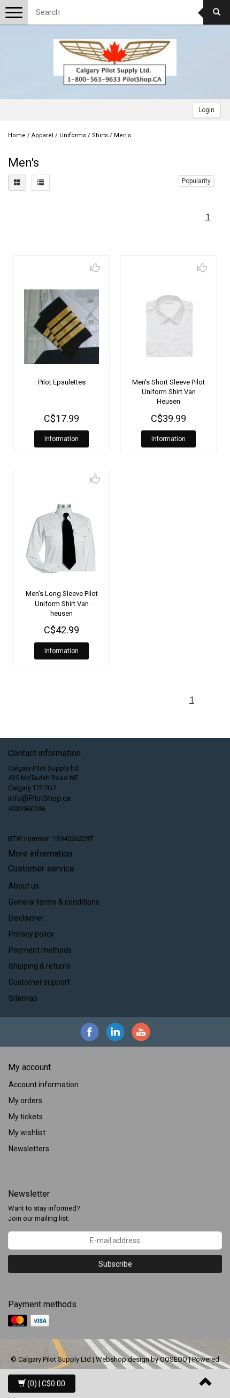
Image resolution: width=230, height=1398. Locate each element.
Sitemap (23, 998)
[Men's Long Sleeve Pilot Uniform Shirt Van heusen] (61, 538)
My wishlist (27, 1132)
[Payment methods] (29, 1321)
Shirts (100, 135)
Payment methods (40, 950)
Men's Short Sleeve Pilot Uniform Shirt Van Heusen (168, 391)
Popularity (196, 181)
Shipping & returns (40, 966)
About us (24, 886)
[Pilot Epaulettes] (61, 327)
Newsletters (29, 1148)
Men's (122, 135)
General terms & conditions (54, 902)
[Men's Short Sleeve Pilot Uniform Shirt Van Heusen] (168, 327)
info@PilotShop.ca (39, 798)
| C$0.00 (46, 1383)
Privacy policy (31, 934)
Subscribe (115, 1264)
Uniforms (72, 135)
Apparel (42, 135)
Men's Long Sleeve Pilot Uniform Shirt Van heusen (62, 603)
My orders (25, 1100)
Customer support (39, 982)
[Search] (216, 12)
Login (206, 110)
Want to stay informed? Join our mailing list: (44, 1213)
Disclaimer (26, 918)
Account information (44, 1084)
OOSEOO (173, 1359)
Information (61, 439)
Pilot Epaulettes (62, 382)
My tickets (26, 1116)
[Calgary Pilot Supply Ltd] (115, 62)
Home (17, 135)
